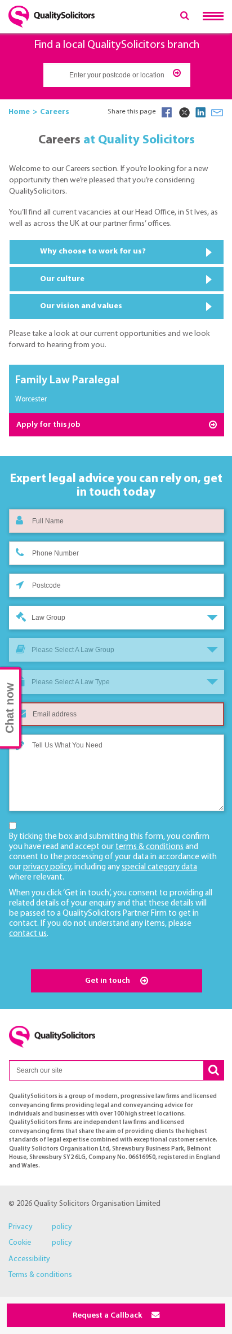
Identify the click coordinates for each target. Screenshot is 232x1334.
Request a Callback (108, 1315)
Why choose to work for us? (93, 251)
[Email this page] (217, 112)
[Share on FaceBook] (166, 112)
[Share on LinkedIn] (200, 112)
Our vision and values (81, 306)
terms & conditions (149, 847)
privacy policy (47, 867)
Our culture (62, 279)
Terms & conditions (40, 1275)
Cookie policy (40, 1243)
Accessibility (29, 1259)
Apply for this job (48, 425)
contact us (28, 934)
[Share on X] (183, 112)
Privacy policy (40, 1227)
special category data (159, 867)
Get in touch (108, 981)
